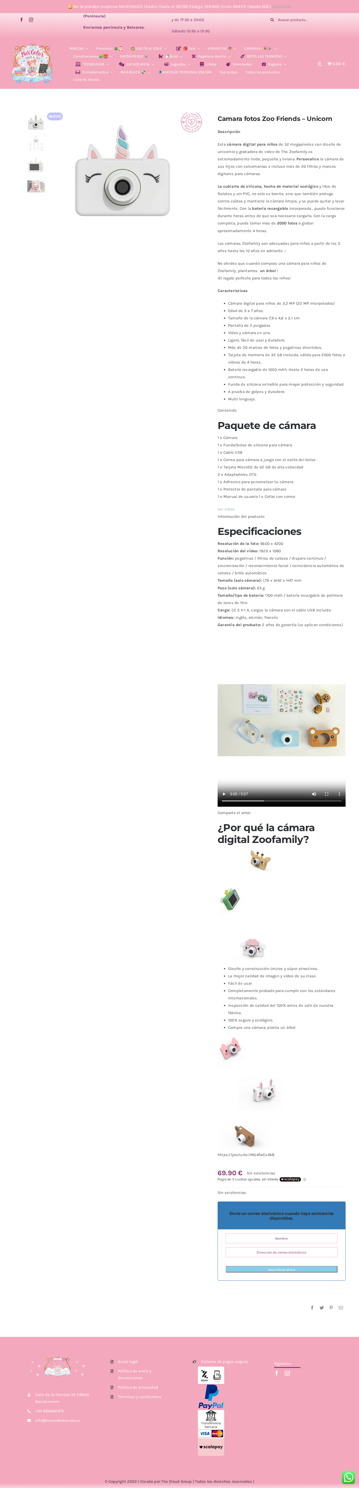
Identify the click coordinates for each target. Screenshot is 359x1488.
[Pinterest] (331, 1308)
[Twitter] (321, 1308)
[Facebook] (312, 1308)
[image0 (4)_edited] (32, 44)
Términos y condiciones (140, 1396)
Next (198, 168)
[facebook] (21, 20)
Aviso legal (128, 1361)
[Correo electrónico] (341, 1308)
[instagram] (31, 20)
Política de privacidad (138, 1387)
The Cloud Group (176, 1481)
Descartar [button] (281, 6)
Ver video (226, 509)
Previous (51, 168)
